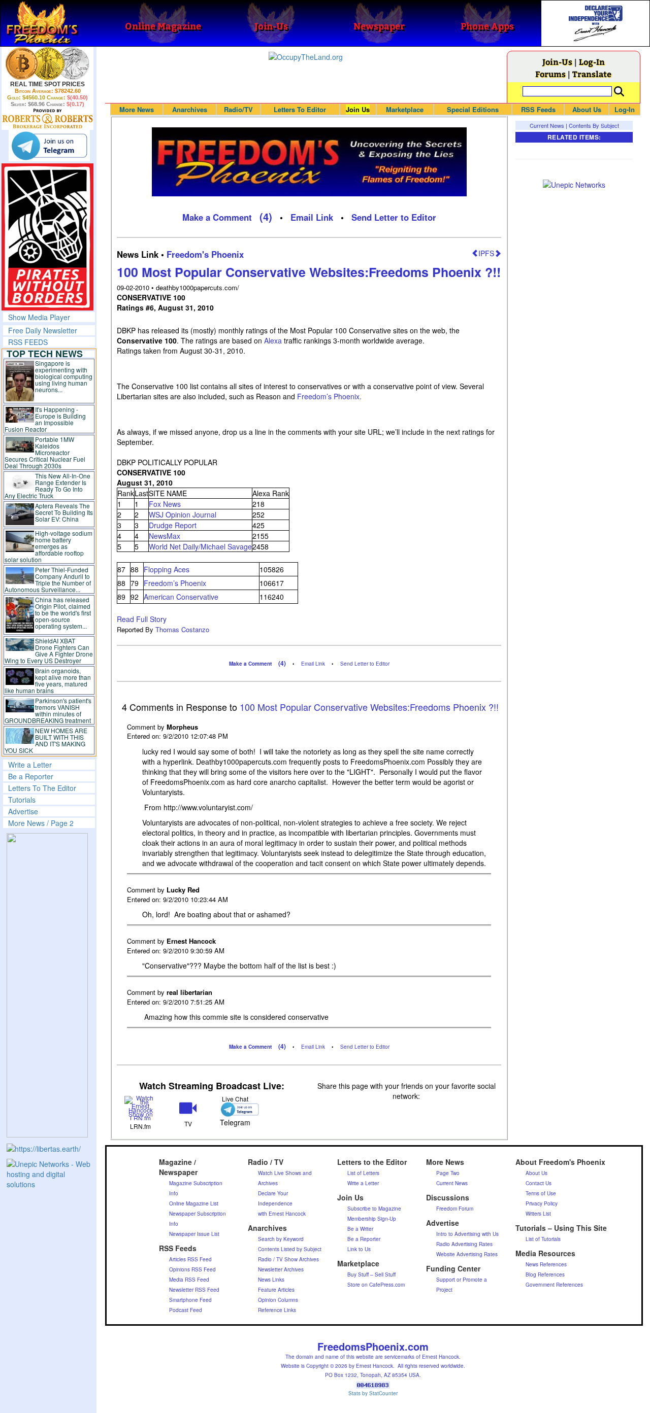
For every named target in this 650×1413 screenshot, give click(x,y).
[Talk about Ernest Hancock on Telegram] (235, 1109)
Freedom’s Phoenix (175, 583)
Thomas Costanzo (182, 629)
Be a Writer (360, 1228)
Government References (554, 1284)
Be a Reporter (30, 776)
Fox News (165, 504)
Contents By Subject (594, 125)
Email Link (311, 217)
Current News (547, 125)
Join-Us (557, 61)
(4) (265, 216)
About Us (586, 109)
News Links (271, 1279)
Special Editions (473, 109)
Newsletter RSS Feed (194, 1289)
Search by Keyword (281, 1239)
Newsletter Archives (281, 1269)
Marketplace (405, 109)
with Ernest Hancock (282, 1213)
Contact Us (538, 1183)
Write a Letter (30, 765)
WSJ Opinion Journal (182, 514)
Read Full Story (142, 619)
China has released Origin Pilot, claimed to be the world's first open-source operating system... (63, 612)
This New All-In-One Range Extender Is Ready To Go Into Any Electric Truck (47, 485)
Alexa (273, 340)
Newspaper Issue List (194, 1233)
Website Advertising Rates (467, 1254)
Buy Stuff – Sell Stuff (371, 1274)
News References (546, 1264)
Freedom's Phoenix (205, 254)
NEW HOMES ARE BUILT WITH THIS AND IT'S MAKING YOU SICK (46, 740)
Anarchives (189, 109)
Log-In (592, 61)
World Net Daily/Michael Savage (200, 546)
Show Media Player (39, 317)
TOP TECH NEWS (45, 353)
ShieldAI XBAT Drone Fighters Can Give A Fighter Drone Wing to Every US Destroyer (49, 650)
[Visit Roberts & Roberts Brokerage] (47, 63)
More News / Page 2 (41, 823)
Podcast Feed (185, 1310)
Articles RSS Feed (190, 1259)
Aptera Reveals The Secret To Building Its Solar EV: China (64, 512)
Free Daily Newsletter (42, 330)
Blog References (545, 1274)
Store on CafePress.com (376, 1284)
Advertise (23, 811)
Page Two (448, 1173)
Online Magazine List (193, 1203)
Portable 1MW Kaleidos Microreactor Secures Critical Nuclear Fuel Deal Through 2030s (45, 452)
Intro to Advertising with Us (467, 1233)
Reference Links (277, 1310)
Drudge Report (173, 525)
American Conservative (181, 597)
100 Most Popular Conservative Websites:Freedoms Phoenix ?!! (309, 272)
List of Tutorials (543, 1239)
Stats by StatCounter (373, 1393)
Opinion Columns (278, 1299)
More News (136, 109)
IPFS (486, 253)
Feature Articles (276, 1289)
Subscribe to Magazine (374, 1208)
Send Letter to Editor (393, 217)
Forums (550, 73)
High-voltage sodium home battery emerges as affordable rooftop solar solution (48, 546)
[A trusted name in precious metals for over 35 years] (47, 119)
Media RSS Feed (189, 1279)
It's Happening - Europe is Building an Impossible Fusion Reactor (45, 419)
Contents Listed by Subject (289, 1249)
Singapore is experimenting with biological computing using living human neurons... (63, 376)
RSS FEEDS (28, 342)
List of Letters (363, 1173)
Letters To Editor (300, 109)
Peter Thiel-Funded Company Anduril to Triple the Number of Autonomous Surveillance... (48, 579)
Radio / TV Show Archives (288, 1259)
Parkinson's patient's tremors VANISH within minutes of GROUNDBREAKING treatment (48, 710)
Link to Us (359, 1249)
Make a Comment (217, 217)
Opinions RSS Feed (192, 1269)
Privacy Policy (542, 1203)
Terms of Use (541, 1193)
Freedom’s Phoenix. (329, 396)
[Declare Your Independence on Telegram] (49, 146)
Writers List (538, 1213)
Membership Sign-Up (371, 1218)
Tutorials (22, 800)
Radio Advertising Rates (464, 1244)
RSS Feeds (538, 109)
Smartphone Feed (190, 1299)
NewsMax (164, 536)
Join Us (358, 109)
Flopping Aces (166, 569)
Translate (591, 73)
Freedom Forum (454, 1208)
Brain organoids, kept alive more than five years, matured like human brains (48, 680)
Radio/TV (238, 109)
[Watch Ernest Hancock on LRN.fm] (140, 1107)
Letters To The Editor (42, 788)
